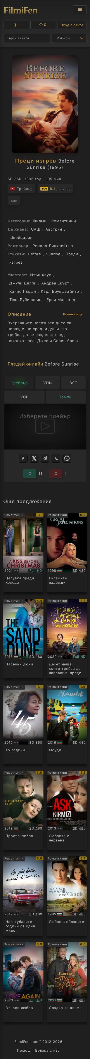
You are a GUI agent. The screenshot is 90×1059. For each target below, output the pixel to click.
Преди (72, 254)
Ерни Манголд (61, 300)
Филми (40, 221)
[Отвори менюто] (80, 9)
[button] (15, 25)
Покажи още (72, 314)
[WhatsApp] (66, 458)
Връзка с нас (47, 1050)
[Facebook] (23, 458)
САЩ (36, 229)
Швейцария (21, 237)
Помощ (24, 1050)
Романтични (63, 221)
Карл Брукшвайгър (60, 291)
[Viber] (56, 458)
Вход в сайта (72, 25)
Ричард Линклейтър (53, 246)
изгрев (16, 262)
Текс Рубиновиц (25, 300)
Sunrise (53, 254)
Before (34, 254)
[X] (34, 458)
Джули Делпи (22, 283)
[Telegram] (45, 458)
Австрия (53, 229)
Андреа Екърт (55, 283)
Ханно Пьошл (22, 291)
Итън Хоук (40, 275)
